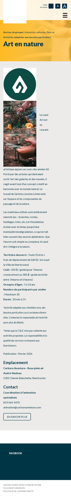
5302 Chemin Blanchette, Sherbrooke (24, 378)
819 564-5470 (11, 402)
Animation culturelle (35, 32)
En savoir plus (17, 416)
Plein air (51, 32)
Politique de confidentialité (18, 491)
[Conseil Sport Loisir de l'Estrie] (14, 11)
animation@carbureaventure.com (22, 407)
